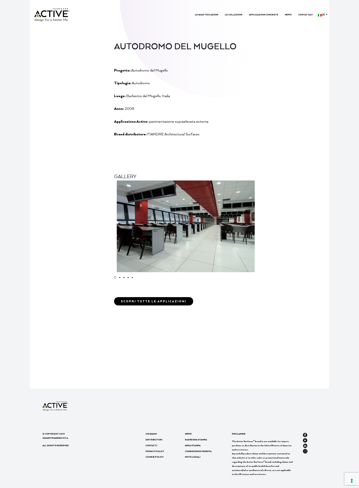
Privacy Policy (154, 451)
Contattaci (305, 14)
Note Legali (192, 456)
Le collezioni (233, 14)
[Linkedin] (305, 445)
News (288, 14)
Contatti (151, 445)
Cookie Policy (154, 456)
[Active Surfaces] (52, 14)
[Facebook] (305, 434)
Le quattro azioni (206, 14)
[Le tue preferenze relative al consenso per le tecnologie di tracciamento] (352, 481)
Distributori (153, 439)
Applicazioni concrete (263, 14)
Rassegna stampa (196, 439)
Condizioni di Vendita (198, 451)
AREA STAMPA (192, 445)
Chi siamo (151, 433)
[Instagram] (305, 451)
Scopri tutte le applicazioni (153, 301)
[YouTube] (305, 440)
